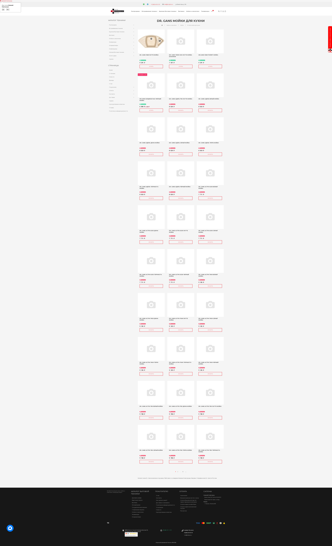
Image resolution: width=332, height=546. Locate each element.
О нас (110, 83)
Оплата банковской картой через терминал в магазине (188, 501)
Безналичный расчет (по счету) (189, 498)
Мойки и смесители (192, 11)
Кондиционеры (113, 45)
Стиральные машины (138, 509)
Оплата (111, 90)
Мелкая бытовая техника (116, 52)
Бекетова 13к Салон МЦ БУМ (212, 497)
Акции (111, 70)
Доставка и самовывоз (163, 502)
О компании (159, 507)
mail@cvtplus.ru (168, 4)
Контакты (112, 94)
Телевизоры (205, 11)
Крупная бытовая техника (167, 11)
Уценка (111, 59)
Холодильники (136, 505)
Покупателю (112, 87)
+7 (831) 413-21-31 (155, 4)
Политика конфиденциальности (118, 111)
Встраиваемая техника (149, 11)
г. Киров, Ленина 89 (210, 503)
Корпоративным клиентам (117, 104)
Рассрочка (183, 510)
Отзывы (111, 107)
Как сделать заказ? (161, 500)
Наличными (183, 495)
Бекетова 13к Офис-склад (211, 499)
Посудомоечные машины (139, 507)
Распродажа (135, 11)
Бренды (111, 80)
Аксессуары (112, 55)
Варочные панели (137, 500)
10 (182, 471)
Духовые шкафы (136, 498)
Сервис (111, 101)
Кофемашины (113, 49)
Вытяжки (181, 11)
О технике (112, 73)
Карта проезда (137, 531)
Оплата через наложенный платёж (188, 507)
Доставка (112, 97)
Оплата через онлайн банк (188, 504)
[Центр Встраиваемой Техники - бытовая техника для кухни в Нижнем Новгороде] (118, 11)
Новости (111, 77)
